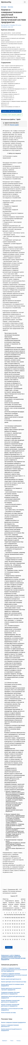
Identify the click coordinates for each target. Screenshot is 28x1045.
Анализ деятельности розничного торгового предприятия (11, 989)
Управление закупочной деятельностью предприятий (13, 997)
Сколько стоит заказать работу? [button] (12, 114)
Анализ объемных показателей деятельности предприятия (10, 1001)
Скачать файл (14, 125)
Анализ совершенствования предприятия (13, 1022)
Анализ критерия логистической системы (13, 981)
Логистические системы (8, 1012)
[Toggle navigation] (25, 2)
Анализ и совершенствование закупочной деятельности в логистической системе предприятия (14, 969)
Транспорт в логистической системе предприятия (12, 1009)
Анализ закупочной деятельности (11, 979)
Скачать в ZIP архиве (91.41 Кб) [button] (11, 111)
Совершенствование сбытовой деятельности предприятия (10, 993)
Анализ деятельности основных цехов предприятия (12, 985)
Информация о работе (13, 957)
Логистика (10, 7)
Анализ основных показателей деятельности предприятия (10, 1005)
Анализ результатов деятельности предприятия (11, 1029)
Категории (3, 7)
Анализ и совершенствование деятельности (10, 1025)
